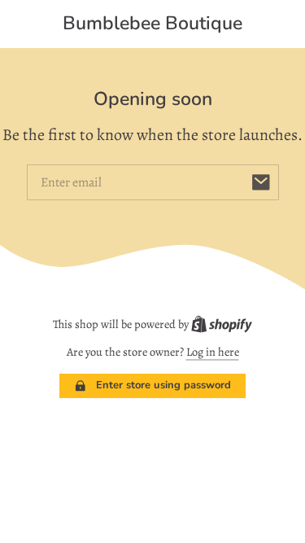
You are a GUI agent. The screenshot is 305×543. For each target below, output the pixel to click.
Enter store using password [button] (163, 385)
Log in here (212, 352)
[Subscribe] (261, 182)
